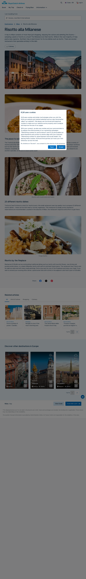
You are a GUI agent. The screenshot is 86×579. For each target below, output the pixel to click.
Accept (61, 147)
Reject (52, 147)
